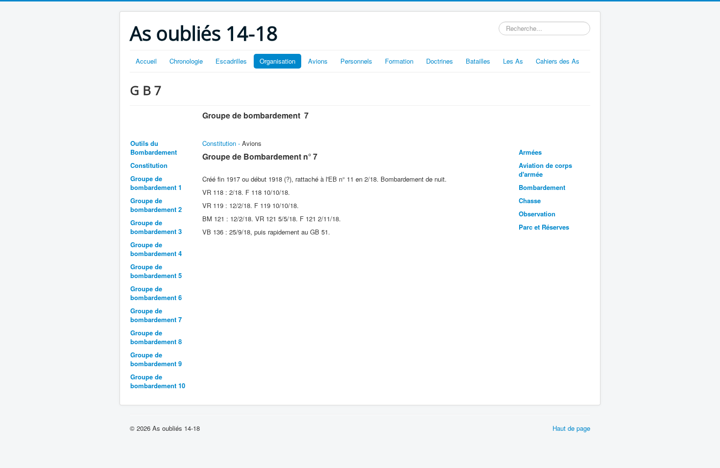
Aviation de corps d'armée (545, 170)
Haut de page (571, 428)
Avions (318, 61)
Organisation (277, 61)
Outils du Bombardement (153, 148)
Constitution (149, 165)
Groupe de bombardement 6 (156, 293)
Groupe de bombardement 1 (156, 183)
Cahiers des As (557, 61)
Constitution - (222, 143)
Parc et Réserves (544, 227)
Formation (399, 61)
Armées (530, 152)
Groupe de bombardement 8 (156, 337)
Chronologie (186, 61)
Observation (537, 213)
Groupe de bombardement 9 (156, 359)
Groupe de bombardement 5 (156, 271)
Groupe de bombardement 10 (157, 381)
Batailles (478, 61)
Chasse (530, 200)
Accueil (146, 61)
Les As (513, 61)
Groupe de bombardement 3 (156, 227)
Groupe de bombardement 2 (156, 205)
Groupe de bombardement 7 (156, 315)
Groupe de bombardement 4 (156, 249)
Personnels (356, 61)
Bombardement (542, 187)
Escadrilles (231, 61)
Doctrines (439, 61)
